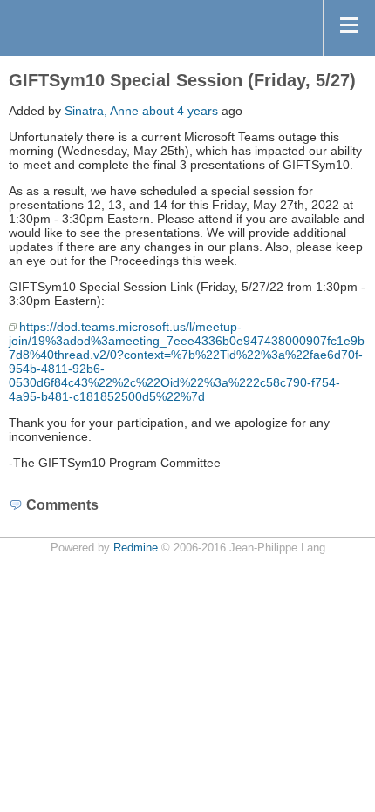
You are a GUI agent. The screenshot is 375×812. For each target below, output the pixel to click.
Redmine (135, 548)
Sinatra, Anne (102, 111)
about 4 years (180, 111)
